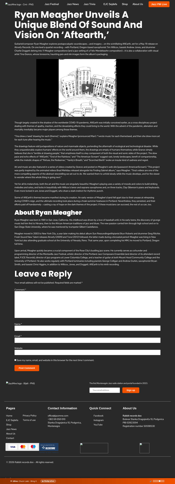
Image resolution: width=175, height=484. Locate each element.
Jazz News (73, 4)
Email (18, 336)
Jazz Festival (52, 4)
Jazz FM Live (159, 4)
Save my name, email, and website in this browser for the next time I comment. (55, 360)
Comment (20, 290)
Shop (125, 4)
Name (18, 324)
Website (18, 348)
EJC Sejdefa (110, 4)
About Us (138, 4)
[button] (53, 4)
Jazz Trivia (89, 4)
